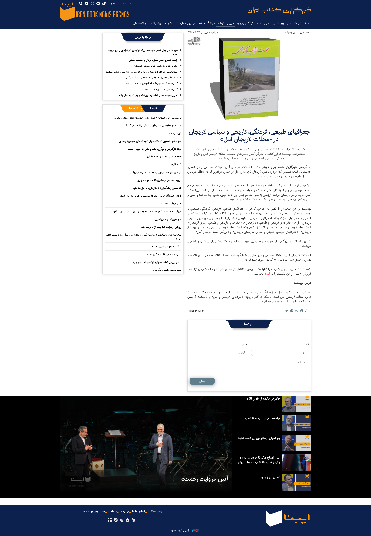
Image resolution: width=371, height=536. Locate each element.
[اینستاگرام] (121, 520)
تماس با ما (138, 511)
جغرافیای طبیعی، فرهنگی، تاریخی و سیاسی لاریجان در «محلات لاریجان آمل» (249, 135)
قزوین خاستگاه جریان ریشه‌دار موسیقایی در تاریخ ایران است (150, 196)
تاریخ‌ (267, 23)
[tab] (153, 108)
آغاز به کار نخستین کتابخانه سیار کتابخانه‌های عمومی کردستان (150, 141)
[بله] (115, 520)
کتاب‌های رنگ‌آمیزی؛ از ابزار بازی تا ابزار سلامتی (157, 188)
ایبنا (279, 10)
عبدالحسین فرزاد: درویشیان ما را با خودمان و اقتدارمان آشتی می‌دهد (142, 72)
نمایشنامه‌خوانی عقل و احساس (165, 246)
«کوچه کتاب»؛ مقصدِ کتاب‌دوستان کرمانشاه (156, 66)
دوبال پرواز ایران (270, 477)
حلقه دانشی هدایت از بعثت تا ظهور (163, 157)
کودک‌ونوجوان (245, 23)
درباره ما (124, 511)
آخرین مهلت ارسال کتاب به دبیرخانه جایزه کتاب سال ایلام (148, 95)
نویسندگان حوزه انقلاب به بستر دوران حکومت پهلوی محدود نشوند (147, 118)
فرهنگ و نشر (206, 23)
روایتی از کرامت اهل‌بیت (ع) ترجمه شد (161, 227)
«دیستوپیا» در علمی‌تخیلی (168, 219)
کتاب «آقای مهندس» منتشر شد (161, 89)
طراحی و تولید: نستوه (181, 530)
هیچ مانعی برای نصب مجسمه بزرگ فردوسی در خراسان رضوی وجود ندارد (143, 52)
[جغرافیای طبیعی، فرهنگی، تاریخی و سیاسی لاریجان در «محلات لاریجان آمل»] (249, 79)
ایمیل (244, 344)
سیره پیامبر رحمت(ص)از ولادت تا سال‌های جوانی (155, 172)
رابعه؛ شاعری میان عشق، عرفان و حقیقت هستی (153, 60)
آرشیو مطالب (155, 511)
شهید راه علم (175, 133)
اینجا (267, 273)
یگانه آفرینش (174, 165)
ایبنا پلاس (155, 23)
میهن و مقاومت (186, 23)
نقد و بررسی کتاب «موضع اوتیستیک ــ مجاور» (157, 262)
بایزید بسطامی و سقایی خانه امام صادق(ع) (159, 180)
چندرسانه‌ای (139, 23)
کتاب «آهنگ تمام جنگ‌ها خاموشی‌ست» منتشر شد (152, 83)
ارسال (202, 381)
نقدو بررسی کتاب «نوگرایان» (166, 270)
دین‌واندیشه (290, 32)
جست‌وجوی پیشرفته (93, 511)
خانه (307, 23)
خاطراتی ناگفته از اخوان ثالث (263, 398)
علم (259, 23)
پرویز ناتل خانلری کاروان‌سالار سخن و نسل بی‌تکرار (152, 78)
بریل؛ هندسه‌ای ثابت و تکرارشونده (164, 254)
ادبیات (297, 23)
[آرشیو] (110, 520)
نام (307, 344)
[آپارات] (133, 520)
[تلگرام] (127, 520)
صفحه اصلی (305, 32)
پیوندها (112, 511)
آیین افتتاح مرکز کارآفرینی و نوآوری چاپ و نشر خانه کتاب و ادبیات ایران (259, 460)
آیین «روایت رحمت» (171, 204)
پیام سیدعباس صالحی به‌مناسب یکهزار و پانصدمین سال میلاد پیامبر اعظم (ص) (143, 237)
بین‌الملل (278, 23)
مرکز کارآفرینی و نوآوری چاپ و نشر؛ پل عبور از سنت (154, 149)
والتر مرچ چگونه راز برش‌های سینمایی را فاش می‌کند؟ (153, 125)
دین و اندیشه (226, 23)
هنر (289, 23)
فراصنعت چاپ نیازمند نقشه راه (262, 418)
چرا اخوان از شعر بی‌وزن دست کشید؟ (258, 438)
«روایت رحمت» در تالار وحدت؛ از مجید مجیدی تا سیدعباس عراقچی (146, 211)
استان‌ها (169, 23)
